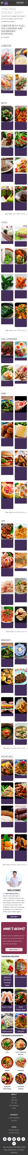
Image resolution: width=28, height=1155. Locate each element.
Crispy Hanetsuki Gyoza (21, 717)
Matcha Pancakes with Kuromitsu (7, 206)
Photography (14, 1105)
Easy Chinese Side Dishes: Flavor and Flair (7, 416)
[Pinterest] (19, 1139)
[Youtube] (5, 1139)
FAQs (14, 1108)
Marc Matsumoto (11, 894)
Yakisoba (21, 777)
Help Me (14, 1100)
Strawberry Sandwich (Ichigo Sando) (20, 416)
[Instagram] (9, 1139)
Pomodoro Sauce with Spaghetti (21, 126)
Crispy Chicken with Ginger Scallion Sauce (20, 152)
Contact (14, 1120)
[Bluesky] (14, 1139)
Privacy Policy (14, 1130)
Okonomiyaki (21, 382)
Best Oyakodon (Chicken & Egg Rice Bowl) (21, 323)
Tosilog (21, 359)
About (14, 1097)
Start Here (14, 916)
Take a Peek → (14, 949)
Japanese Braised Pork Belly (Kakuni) (7, 543)
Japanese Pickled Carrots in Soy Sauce (21, 294)
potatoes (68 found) (17, 865)
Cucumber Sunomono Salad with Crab (7, 126)
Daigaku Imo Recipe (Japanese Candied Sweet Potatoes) (21, 473)
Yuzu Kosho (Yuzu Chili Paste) (7, 268)
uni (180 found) (19, 631)
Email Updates (14, 1118)
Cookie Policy (14, 1133)
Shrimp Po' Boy (7, 92)
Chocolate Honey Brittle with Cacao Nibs (21, 206)
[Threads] (23, 1139)
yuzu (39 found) (19, 330)
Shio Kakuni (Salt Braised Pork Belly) (7, 572)
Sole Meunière (20, 570)
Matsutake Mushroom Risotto (21, 598)
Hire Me (14, 1103)
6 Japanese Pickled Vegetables (21, 268)
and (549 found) (19, 512)
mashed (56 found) (18, 748)
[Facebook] (14, 1143)
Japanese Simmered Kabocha (7, 854)
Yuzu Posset (7, 242)
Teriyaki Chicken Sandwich (7, 471)
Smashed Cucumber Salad (7, 663)
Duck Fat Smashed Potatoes (7, 688)
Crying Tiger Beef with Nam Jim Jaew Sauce (7, 152)
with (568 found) (19, 214)
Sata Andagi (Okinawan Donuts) (7, 442)
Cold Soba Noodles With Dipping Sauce (7, 177)
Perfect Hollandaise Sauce (21, 68)
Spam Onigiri (7, 715)
